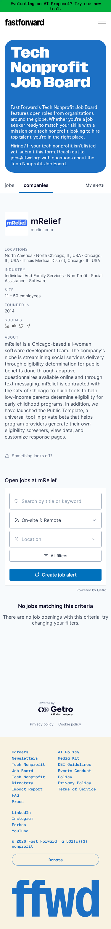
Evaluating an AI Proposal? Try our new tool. (56, 6)
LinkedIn (21, 812)
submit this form (37, 152)
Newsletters (25, 758)
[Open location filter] (93, 539)
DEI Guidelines (74, 764)
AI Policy (68, 752)
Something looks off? (32, 455)
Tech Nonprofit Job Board (28, 767)
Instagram (22, 818)
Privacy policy (42, 724)
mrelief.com (42, 229)
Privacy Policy (74, 782)
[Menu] (102, 22)
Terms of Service (77, 789)
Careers (20, 752)
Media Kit (68, 758)
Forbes (19, 824)
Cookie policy (69, 724)
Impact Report (27, 789)
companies (36, 185)
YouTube (20, 830)
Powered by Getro (91, 590)
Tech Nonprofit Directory (28, 780)
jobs (9, 185)
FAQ (15, 795)
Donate (56, 860)
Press (18, 801)
